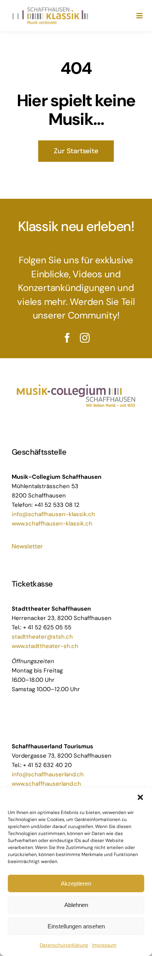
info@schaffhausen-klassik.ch (53, 514)
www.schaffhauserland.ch (46, 784)
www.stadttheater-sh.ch (45, 646)
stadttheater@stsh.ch (42, 637)
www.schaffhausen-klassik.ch (52, 523)
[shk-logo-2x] (50, 9)
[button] (140, 797)
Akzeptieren (76, 883)
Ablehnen (76, 905)
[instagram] (85, 338)
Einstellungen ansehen (76, 926)
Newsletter (27, 546)
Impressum (104, 945)
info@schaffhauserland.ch (48, 774)
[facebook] (67, 338)
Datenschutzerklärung (64, 945)
